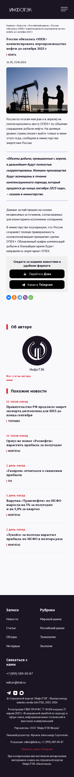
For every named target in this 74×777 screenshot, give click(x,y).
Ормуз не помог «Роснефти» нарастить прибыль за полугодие (34, 443)
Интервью (13, 646)
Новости (12, 619)
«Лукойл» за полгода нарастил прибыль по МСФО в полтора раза (34, 537)
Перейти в (40, 274)
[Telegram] (19, 297)
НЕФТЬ (12, 54)
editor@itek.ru (16, 682)
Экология (46, 646)
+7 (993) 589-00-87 (19, 673)
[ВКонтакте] (8, 297)
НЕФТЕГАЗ (14, 450)
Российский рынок (52, 628)
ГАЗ (10, 480)
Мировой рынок (51, 619)
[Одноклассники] (14, 297)
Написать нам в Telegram (37, 749)
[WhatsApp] (30, 297)
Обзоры (11, 637)
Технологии (48, 637)
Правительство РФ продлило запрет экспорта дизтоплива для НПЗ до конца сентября (36, 411)
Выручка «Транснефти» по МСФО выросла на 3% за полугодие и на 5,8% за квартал (33, 505)
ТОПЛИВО (14, 421)
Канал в (40, 285)
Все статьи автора (18, 376)
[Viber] (25, 297)
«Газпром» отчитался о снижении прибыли (34, 473)
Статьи (11, 628)
